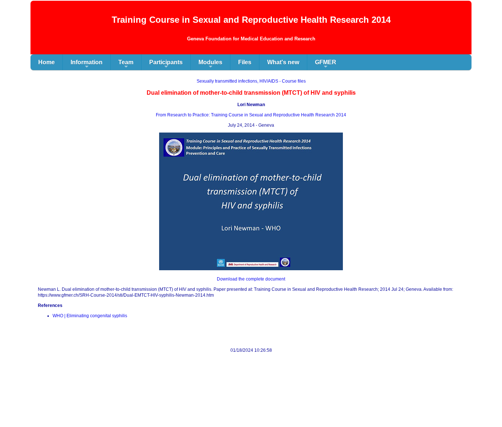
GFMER (325, 64)
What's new (283, 62)
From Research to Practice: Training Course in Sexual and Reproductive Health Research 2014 (251, 114)
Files (244, 62)
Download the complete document (251, 279)
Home (46, 62)
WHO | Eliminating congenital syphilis (90, 315)
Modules (210, 64)
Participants (166, 64)
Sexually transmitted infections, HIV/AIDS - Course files (251, 81)
